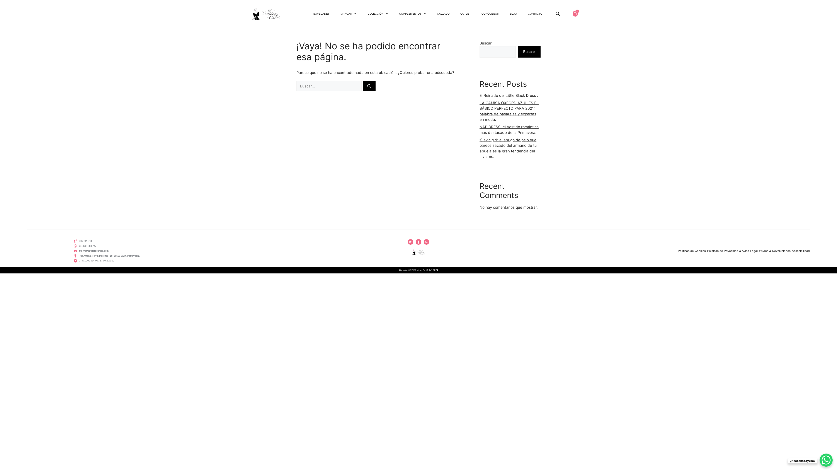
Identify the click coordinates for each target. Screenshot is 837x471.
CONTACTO (535, 13)
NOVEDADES (321, 13)
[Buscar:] (329, 86)
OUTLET (465, 13)
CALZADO (443, 13)
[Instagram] (410, 242)
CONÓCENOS (490, 13)
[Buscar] (369, 86)
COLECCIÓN (375, 13)
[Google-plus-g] (426, 242)
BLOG (513, 13)
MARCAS (346, 13)
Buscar (486, 43)
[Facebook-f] (418, 242)
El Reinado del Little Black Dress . (509, 95)
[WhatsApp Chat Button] (826, 460)
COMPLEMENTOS (410, 13)
